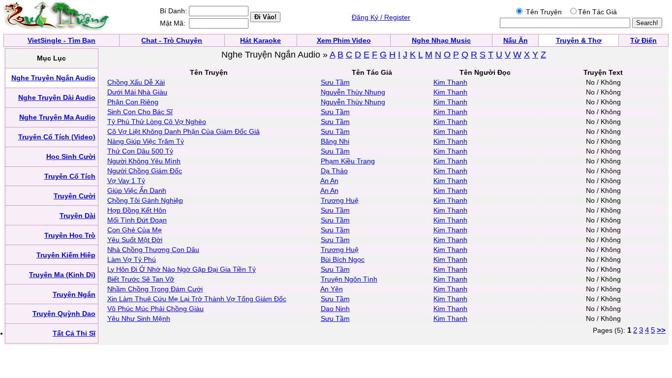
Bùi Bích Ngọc (343, 259)
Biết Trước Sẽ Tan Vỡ (140, 279)
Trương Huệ (340, 200)
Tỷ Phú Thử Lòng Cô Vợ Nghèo (156, 122)
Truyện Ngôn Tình (349, 279)
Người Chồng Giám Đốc (144, 171)
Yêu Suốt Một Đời (134, 240)
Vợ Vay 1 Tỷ (126, 181)
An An (329, 181)
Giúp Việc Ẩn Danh (136, 190)
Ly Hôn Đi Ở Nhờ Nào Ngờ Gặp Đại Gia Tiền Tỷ (181, 269)
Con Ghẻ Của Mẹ (134, 230)
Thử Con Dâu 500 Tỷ (140, 151)
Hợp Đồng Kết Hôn (136, 210)
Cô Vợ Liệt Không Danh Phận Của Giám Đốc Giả (183, 131)
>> (661, 330)
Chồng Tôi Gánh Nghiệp (145, 200)
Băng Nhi (335, 141)
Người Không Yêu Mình (144, 161)
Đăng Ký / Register (381, 17)
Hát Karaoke (260, 40)
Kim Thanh (450, 82)
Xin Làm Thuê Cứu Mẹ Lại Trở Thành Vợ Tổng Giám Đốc (196, 299)
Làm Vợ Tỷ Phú (131, 259)
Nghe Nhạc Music (441, 40)
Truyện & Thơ (579, 40)
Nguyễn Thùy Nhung (353, 92)
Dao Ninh (335, 309)
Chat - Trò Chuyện (171, 40)
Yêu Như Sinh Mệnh (138, 318)
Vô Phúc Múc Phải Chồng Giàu (155, 309)
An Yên (331, 289)
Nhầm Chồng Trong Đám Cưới (155, 289)
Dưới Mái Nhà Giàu (137, 92)
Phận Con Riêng (132, 102)
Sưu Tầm (335, 82)
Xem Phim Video (344, 40)
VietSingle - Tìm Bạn (61, 40)
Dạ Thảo (334, 171)
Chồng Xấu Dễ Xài (136, 82)
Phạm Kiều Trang (348, 161)
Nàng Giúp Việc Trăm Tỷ (145, 141)
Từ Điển (643, 40)
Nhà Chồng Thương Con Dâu (153, 249)
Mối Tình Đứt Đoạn (137, 220)
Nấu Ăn (515, 40)
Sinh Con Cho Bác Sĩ (140, 112)
